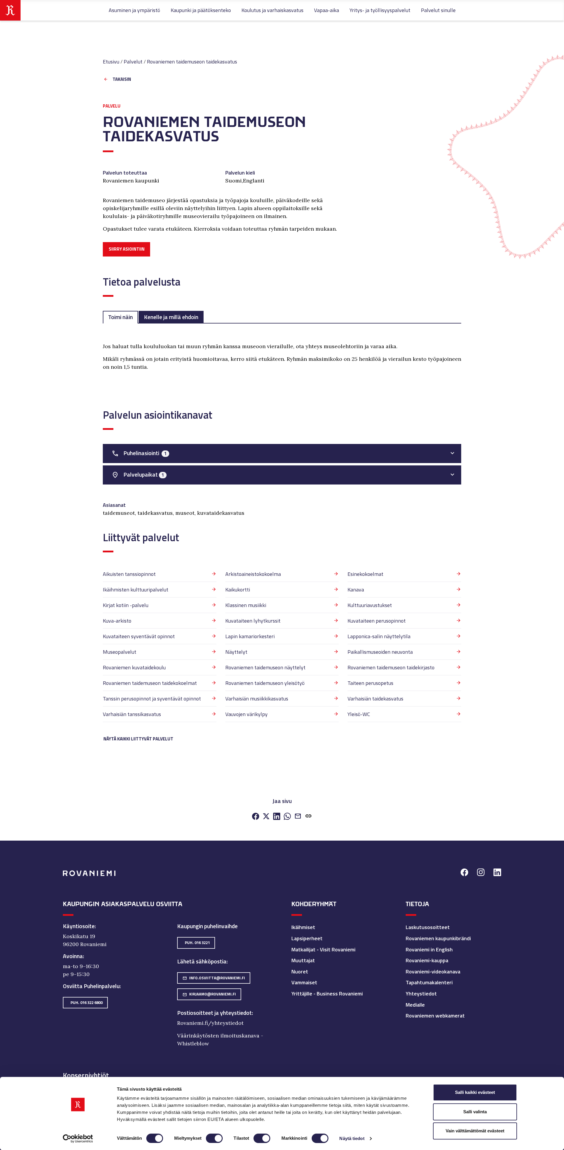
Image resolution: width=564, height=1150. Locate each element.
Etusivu (111, 62)
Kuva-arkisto (117, 621)
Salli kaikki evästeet (475, 1092)
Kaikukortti (237, 590)
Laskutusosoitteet (428, 927)
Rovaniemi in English (429, 949)
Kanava (356, 590)
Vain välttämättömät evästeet (475, 1130)
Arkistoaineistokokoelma (253, 574)
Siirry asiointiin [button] (127, 249)
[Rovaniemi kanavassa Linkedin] (497, 873)
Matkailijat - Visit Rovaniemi (323, 949)
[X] (266, 816)
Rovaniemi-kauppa (427, 960)
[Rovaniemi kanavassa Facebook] (464, 873)
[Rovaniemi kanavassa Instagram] (481, 873)
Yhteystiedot (421, 994)
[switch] (214, 1138)
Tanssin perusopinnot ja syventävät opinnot (152, 699)
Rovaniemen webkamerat (435, 1016)
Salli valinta (475, 1111)
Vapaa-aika (326, 10)
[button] (308, 817)
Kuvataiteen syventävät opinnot (139, 636)
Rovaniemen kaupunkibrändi (438, 938)
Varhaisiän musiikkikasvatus (256, 699)
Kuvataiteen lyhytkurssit (253, 621)
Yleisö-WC (359, 714)
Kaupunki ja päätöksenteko (201, 10)
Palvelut (133, 62)
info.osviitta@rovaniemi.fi (213, 978)
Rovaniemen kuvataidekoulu (134, 667)
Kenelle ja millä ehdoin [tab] (171, 317)
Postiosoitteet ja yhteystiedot (214, 1012)
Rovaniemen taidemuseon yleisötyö (265, 683)
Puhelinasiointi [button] (139, 453)
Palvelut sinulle (438, 10)
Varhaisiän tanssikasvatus (132, 714)
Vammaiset (304, 982)
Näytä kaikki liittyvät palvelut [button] (138, 738)
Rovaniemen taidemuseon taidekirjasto (391, 667)
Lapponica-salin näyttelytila (379, 636)
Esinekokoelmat (365, 574)
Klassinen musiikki (245, 605)
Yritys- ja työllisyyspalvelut (380, 10)
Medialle (415, 1005)
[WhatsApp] (287, 816)
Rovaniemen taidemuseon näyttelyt (265, 667)
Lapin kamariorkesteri (250, 636)
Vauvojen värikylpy (246, 714)
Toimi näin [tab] (120, 317)
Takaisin (122, 79)
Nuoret (299, 971)
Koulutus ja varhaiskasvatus (272, 10)
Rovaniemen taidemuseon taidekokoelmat (150, 683)
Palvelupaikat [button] (138, 474)
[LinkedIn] (276, 816)
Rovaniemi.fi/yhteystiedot (210, 1023)
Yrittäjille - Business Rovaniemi (327, 994)
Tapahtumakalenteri (429, 982)
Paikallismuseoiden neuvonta (380, 652)
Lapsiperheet (307, 938)
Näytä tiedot (351, 1138)
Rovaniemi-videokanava (433, 971)
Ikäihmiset (303, 927)
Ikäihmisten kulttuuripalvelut (135, 590)
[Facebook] (255, 816)
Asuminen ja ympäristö (134, 10)
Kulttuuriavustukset (370, 605)
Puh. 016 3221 (197, 943)
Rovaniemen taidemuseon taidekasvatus (192, 62)
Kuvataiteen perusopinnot (377, 621)
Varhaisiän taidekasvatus (375, 699)
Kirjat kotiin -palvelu (125, 605)
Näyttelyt (236, 652)
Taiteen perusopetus (370, 683)
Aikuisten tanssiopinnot (129, 574)
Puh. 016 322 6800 (86, 1002)
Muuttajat (303, 960)
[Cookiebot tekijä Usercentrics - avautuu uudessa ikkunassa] (78, 1138)
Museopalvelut (119, 652)
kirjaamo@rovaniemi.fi (209, 994)
